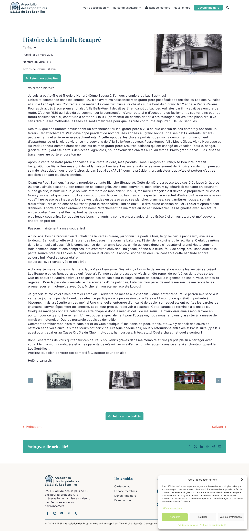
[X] (195, 446)
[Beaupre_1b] (59, 380)
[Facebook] (189, 446)
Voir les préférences (231, 516)
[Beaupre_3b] (189, 380)
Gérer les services (172, 508)
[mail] (69, 513)
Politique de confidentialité (213, 525)
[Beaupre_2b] (188, 35)
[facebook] (47, 513)
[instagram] (54, 513)
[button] (242, 479)
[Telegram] (213, 446)
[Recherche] (227, 7)
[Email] (220, 446)
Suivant (217, 426)
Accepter (175, 516)
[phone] (76, 513)
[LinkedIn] (202, 446)
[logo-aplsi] (29, 3)
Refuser (202, 516)
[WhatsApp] (207, 446)
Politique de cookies (188, 525)
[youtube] (62, 513)
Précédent (34, 426)
